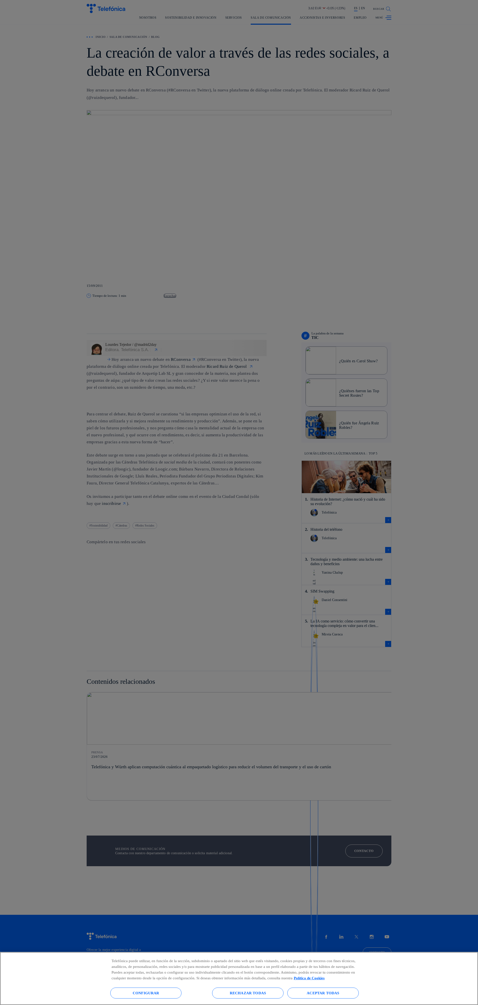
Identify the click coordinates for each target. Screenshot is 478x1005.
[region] (239, 978)
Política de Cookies (309, 978)
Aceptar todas (323, 993)
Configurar (146, 993)
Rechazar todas (248, 993)
